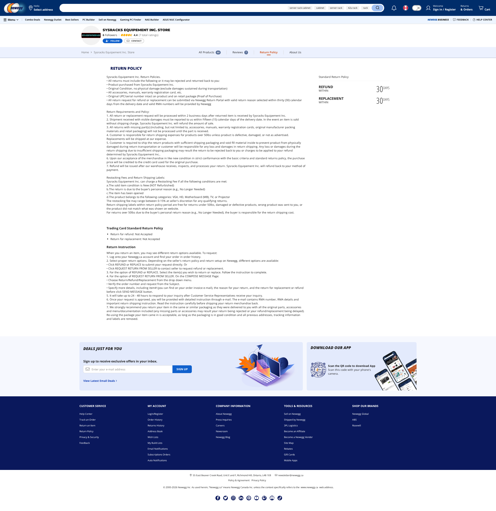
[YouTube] (256, 498)
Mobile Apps (290, 460)
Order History (155, 419)
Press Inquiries (224, 419)
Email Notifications (158, 448)
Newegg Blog (223, 437)
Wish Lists (153, 437)
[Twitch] (264, 498)
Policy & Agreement (239, 480)
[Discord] (272, 498)
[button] (41, 7)
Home (85, 52)
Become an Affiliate (294, 431)
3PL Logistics (291, 425)
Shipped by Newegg (294, 419)
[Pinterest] (249, 498)
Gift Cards (289, 454)
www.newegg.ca (309, 487)
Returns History (156, 425)
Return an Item (87, 425)
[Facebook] (218, 498)
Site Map (289, 443)
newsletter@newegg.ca (290, 475)
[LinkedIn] (241, 498)
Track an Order (87, 419)
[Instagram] (233, 498)
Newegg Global (360, 414)
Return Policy (86, 431)
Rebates (288, 448)
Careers (220, 425)
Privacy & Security (89, 437)
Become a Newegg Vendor (298, 437)
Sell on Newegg (292, 414)
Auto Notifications (157, 460)
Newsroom (222, 431)
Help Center (85, 414)
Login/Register (155, 414)
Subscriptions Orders (159, 454)
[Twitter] (225, 498)
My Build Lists (155, 443)
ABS (354, 419)
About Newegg (224, 414)
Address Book (155, 431)
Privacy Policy (258, 480)
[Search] (377, 8)
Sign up (182, 369)
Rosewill (356, 425)
